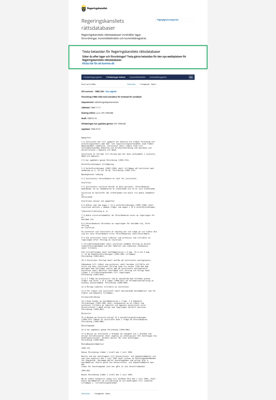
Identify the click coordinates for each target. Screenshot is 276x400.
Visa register (111, 91)
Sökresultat (131, 84)
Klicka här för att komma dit (98, 63)
